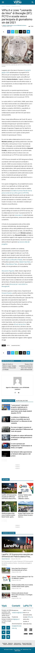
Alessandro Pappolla (8, 271)
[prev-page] (3, 460)
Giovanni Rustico (7, 293)
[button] (3, 2)
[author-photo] (17, 385)
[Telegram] (28, 31)
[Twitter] (12, 31)
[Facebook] (8, 31)
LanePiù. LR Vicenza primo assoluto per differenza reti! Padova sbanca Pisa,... (9, 496)
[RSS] (8, 632)
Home (3, 6)
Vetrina (3, 492)
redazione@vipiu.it (17, 612)
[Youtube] (8, 637)
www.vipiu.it (18, 215)
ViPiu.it (30, 617)
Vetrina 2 (4, 409)
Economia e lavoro (16, 6)
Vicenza (8, 6)
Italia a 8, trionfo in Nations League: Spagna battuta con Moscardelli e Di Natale (9, 366)
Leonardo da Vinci (15, 345)
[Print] (24, 31)
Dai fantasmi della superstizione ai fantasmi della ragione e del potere (21, 454)
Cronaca (4, 511)
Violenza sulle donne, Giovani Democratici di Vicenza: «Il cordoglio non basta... (22, 594)
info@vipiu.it (15, 619)
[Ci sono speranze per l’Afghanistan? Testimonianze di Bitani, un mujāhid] (6, 446)
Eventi (20, 492)
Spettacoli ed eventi (23, 511)
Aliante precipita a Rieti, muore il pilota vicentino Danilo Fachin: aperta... (8, 515)
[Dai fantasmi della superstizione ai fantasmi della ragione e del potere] (6, 454)
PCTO (8, 345)
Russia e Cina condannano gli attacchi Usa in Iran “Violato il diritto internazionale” (25, 366)
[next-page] (5, 460)
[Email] (20, 31)
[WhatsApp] (16, 31)
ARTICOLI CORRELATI (8, 400)
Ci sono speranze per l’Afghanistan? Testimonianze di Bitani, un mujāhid (21, 445)
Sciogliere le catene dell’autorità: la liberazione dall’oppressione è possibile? (21, 437)
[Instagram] (8, 628)
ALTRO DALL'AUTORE (22, 400)
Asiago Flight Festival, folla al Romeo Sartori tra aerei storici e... (25, 515)
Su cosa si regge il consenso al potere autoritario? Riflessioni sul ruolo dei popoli (22, 429)
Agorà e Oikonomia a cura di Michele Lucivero (14, 25)
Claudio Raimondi (6, 558)
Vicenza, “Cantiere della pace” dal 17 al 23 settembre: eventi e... (24, 496)
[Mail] (19, 393)
